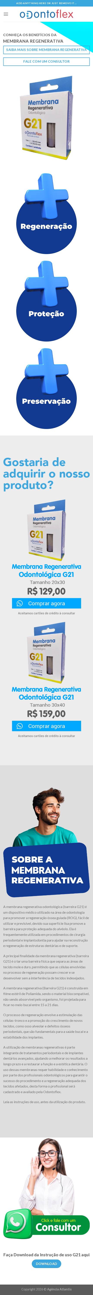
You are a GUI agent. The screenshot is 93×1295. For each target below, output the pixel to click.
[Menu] (5, 14)
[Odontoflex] (46, 14)
